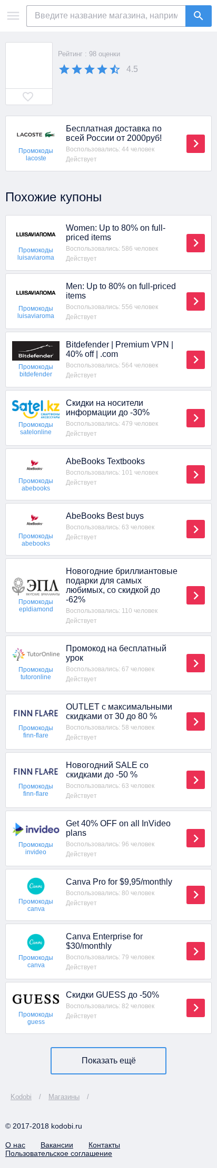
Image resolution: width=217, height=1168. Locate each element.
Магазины (64, 1097)
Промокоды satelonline (35, 428)
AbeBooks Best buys (105, 515)
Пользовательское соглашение (58, 1153)
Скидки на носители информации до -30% (108, 407)
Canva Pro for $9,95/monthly (119, 881)
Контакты (104, 1145)
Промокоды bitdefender (35, 370)
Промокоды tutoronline (35, 673)
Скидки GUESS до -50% (112, 994)
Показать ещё (109, 1060)
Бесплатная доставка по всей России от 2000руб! (114, 133)
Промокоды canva (35, 905)
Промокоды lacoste (35, 154)
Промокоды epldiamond (35, 605)
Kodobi (21, 1097)
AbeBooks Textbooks (105, 461)
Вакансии (57, 1145)
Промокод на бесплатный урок (116, 653)
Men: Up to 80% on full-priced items (121, 291)
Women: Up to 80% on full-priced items (115, 232)
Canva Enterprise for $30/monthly (104, 941)
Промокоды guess (35, 1018)
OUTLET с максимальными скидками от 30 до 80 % (119, 711)
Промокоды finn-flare (35, 731)
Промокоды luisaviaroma (35, 254)
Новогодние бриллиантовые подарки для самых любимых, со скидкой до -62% (121, 585)
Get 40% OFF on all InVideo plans (118, 828)
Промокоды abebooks (35, 484)
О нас (15, 1145)
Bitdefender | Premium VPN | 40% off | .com (119, 349)
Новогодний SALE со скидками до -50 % (107, 770)
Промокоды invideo (35, 848)
